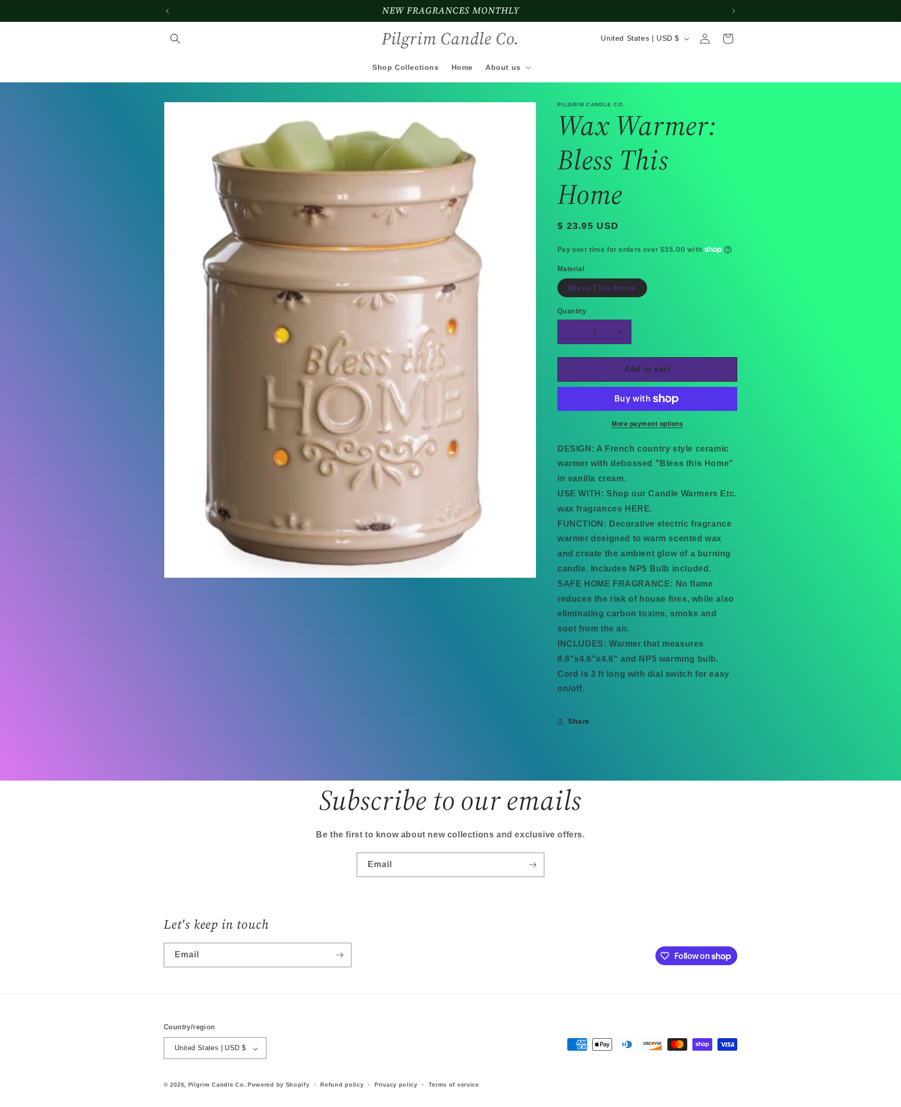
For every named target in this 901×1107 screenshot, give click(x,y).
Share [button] (579, 721)
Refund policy (341, 1084)
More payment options (647, 424)
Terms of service (454, 1084)
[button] (175, 38)
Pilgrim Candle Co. (217, 1085)
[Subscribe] (532, 865)
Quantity (571, 311)
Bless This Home (602, 288)
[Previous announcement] (167, 11)
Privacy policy (396, 1084)
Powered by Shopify (279, 1085)
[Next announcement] (733, 11)
